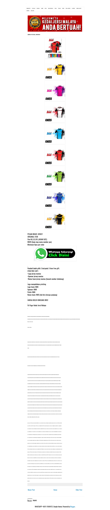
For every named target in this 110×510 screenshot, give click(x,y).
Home (55, 490)
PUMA (63, 8)
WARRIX (28, 10)
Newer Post (31, 490)
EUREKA (38, 8)
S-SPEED (73, 8)
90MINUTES (28, 8)
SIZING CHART (78, 8)
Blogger (72, 506)
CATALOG (33, 8)
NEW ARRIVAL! (50, 8)
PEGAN (59, 8)
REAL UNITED (68, 8)
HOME (42, 8)
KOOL (46, 8)
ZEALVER (32, 10)
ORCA (56, 8)
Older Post (79, 490)
